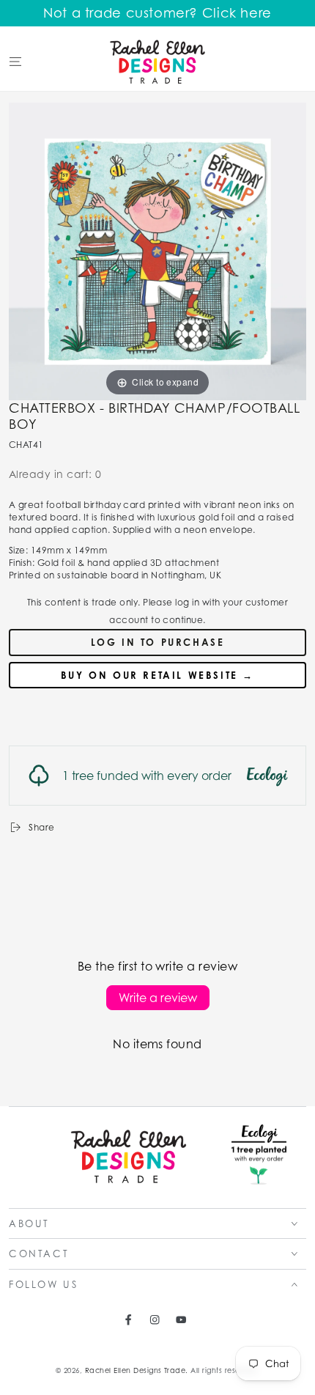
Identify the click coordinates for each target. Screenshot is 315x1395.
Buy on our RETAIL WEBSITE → (157, 675)
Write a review (158, 997)
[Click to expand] (157, 250)
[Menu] (15, 61)
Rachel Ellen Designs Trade (135, 1370)
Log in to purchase (158, 642)
